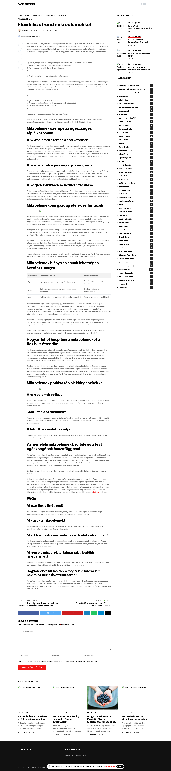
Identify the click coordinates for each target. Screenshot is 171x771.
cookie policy (110, 766)
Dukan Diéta (135, 147)
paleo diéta (135, 241)
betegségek (135, 125)
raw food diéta (135, 248)
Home (20, 15)
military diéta (135, 223)
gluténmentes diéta (135, 183)
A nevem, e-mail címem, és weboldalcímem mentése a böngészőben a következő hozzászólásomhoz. (59, 661)
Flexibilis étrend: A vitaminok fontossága (134, 718)
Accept (119, 766)
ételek (135, 161)
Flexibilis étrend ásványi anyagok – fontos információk (66, 719)
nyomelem (135, 230)
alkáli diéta (135, 100)
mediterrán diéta (135, 219)
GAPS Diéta (135, 179)
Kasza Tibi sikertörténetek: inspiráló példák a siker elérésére (140, 28)
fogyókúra (135, 176)
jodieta (25, 30)
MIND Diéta (135, 226)
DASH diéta (135, 140)
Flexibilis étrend (37, 15)
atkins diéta (135, 114)
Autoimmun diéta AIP (135, 118)
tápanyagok (135, 262)
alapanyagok (135, 96)
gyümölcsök (135, 187)
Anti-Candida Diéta (135, 104)
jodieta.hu (97, 492)
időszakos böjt (135, 197)
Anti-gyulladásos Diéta (135, 107)
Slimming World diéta (135, 255)
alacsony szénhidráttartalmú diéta (135, 93)
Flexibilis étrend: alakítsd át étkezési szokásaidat (32, 718)
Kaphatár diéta (135, 208)
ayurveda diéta (135, 122)
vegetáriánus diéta (135, 273)
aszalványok (135, 111)
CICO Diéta (135, 132)
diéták (27, 15)
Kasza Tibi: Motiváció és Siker (139, 54)
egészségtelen (135, 158)
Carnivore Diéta (135, 129)
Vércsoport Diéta (135, 277)
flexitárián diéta (135, 172)
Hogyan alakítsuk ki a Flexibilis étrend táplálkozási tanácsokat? (101, 719)
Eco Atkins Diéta (135, 151)
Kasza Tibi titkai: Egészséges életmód (138, 41)
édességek (135, 154)
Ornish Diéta (135, 237)
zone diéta (135, 287)
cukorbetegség (135, 136)
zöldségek (135, 284)
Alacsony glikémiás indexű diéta (135, 89)
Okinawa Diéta (135, 233)
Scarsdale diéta (135, 251)
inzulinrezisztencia (135, 201)
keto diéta (135, 215)
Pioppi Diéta (135, 244)
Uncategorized (135, 269)
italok (135, 205)
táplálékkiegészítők (135, 266)
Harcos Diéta (135, 190)
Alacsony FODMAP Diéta (135, 86)
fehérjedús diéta (135, 165)
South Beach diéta (135, 259)
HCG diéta (135, 194)
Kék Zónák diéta (135, 212)
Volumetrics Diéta (135, 280)
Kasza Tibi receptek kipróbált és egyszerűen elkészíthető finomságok (139, 69)
